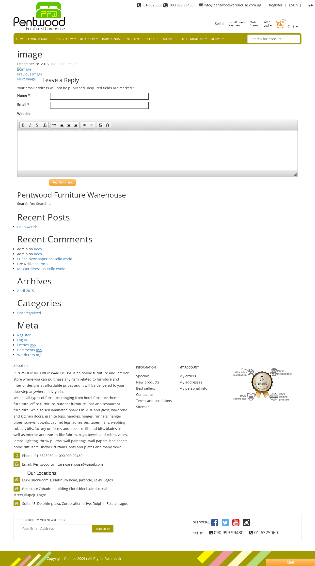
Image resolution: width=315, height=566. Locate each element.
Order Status (254, 23)
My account (189, 367)
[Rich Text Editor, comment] (157, 150)
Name (23, 95)
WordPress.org (29, 354)
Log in (22, 340)
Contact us (145, 394)
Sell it (219, 23)
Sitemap (143, 406)
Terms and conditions (154, 400)
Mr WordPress (29, 268)
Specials (143, 376)
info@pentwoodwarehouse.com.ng (232, 5)
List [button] (267, 24)
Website (24, 113)
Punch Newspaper (32, 258)
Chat (290, 562)
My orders (187, 376)
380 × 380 (57, 63)
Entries (26, 345)
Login (293, 5)
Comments (29, 349)
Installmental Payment (234, 23)
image (71, 63)
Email (23, 104)
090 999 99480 (228, 532)
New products (147, 382)
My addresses (190, 382)
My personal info (193, 388)
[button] (286, 20)
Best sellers (145, 388)
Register (276, 5)
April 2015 (25, 290)
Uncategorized (29, 312)
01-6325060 (265, 532)
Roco (38, 249)
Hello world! (27, 226)
